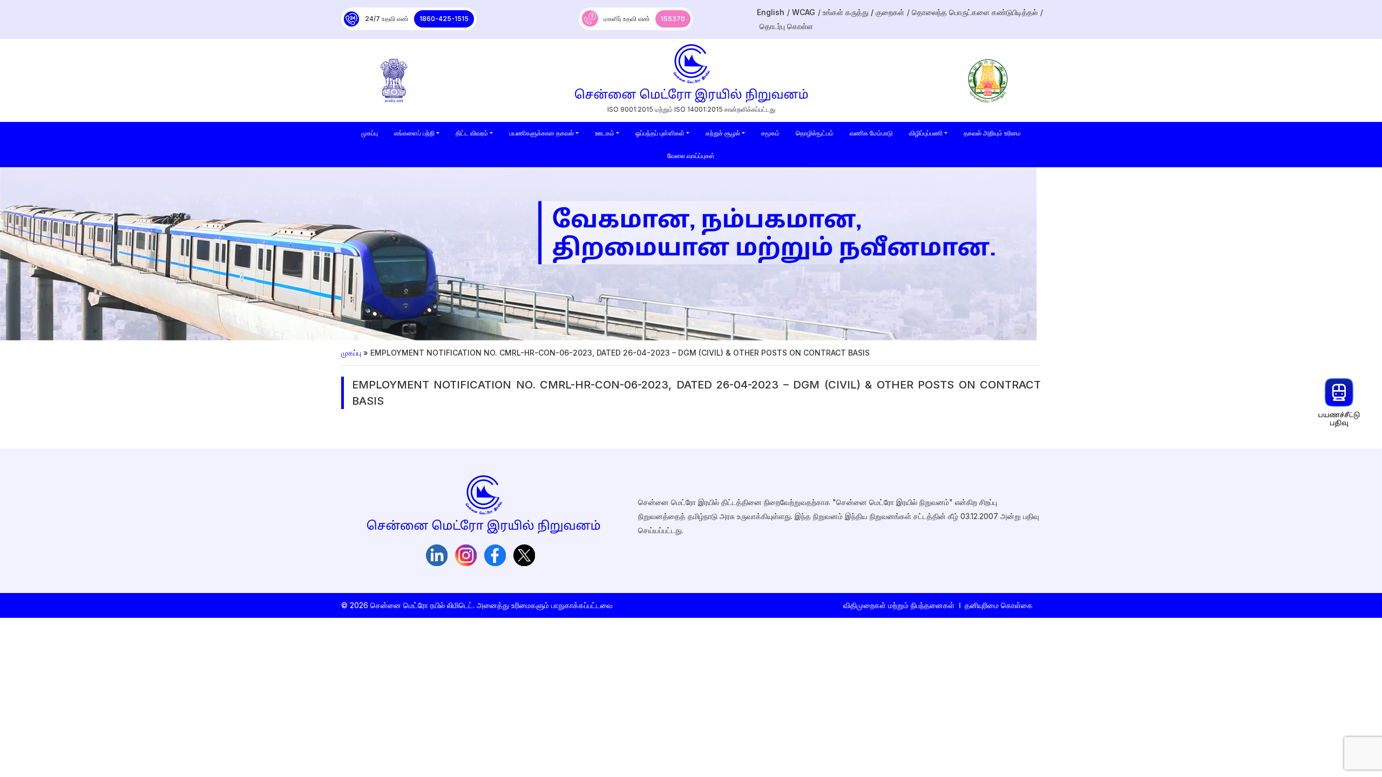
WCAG (803, 12)
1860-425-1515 (444, 19)
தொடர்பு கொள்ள (786, 26)
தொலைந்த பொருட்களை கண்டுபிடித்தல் (975, 12)
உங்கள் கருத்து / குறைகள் (863, 12)
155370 (673, 19)
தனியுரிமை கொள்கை (999, 605)
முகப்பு (351, 352)
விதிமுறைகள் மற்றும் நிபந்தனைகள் (898, 605)
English (770, 12)
